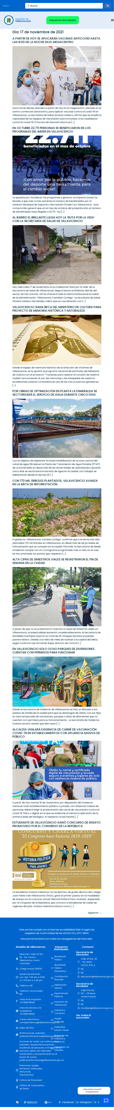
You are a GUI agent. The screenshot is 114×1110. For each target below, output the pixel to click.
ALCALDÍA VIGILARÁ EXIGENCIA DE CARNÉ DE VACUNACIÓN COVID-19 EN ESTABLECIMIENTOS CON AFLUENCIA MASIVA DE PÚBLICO (56, 733)
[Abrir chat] (106, 1101)
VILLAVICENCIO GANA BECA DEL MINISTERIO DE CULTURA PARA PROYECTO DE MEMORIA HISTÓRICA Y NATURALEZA (56, 309)
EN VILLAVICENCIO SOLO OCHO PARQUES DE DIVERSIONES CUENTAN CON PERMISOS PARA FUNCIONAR (53, 650)
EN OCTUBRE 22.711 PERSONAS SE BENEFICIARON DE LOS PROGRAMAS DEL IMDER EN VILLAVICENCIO (51, 130)
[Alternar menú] (112, 20)
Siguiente (94, 912)
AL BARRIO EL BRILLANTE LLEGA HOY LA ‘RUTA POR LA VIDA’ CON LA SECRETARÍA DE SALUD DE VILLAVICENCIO (53, 219)
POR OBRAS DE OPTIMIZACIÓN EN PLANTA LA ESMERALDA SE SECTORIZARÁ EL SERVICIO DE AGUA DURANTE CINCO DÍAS (54, 393)
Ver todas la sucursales (83, 1016)
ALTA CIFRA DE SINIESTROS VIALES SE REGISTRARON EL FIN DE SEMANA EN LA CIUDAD (55, 561)
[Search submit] (107, 5)
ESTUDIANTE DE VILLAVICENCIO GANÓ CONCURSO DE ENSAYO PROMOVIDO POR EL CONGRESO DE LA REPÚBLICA (56, 824)
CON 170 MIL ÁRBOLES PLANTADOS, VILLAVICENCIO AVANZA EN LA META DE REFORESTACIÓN (55, 482)
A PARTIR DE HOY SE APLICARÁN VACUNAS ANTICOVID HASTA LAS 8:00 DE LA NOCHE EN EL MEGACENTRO (56, 40)
